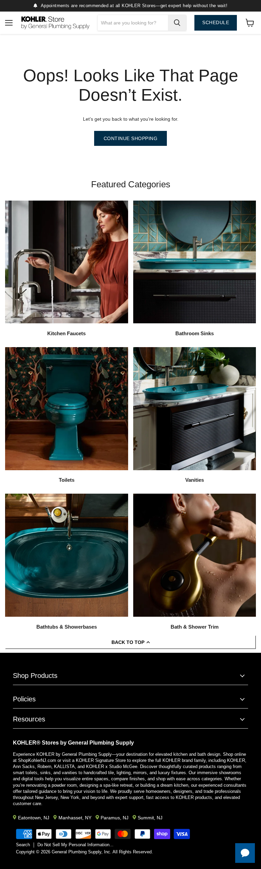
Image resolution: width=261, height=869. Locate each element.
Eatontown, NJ (33, 817)
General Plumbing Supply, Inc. (81, 851)
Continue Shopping (131, 138)
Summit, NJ (150, 817)
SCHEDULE (215, 22)
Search (23, 844)
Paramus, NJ (114, 817)
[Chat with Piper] (245, 853)
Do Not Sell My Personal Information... (75, 844)
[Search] (177, 23)
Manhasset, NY (74, 817)
